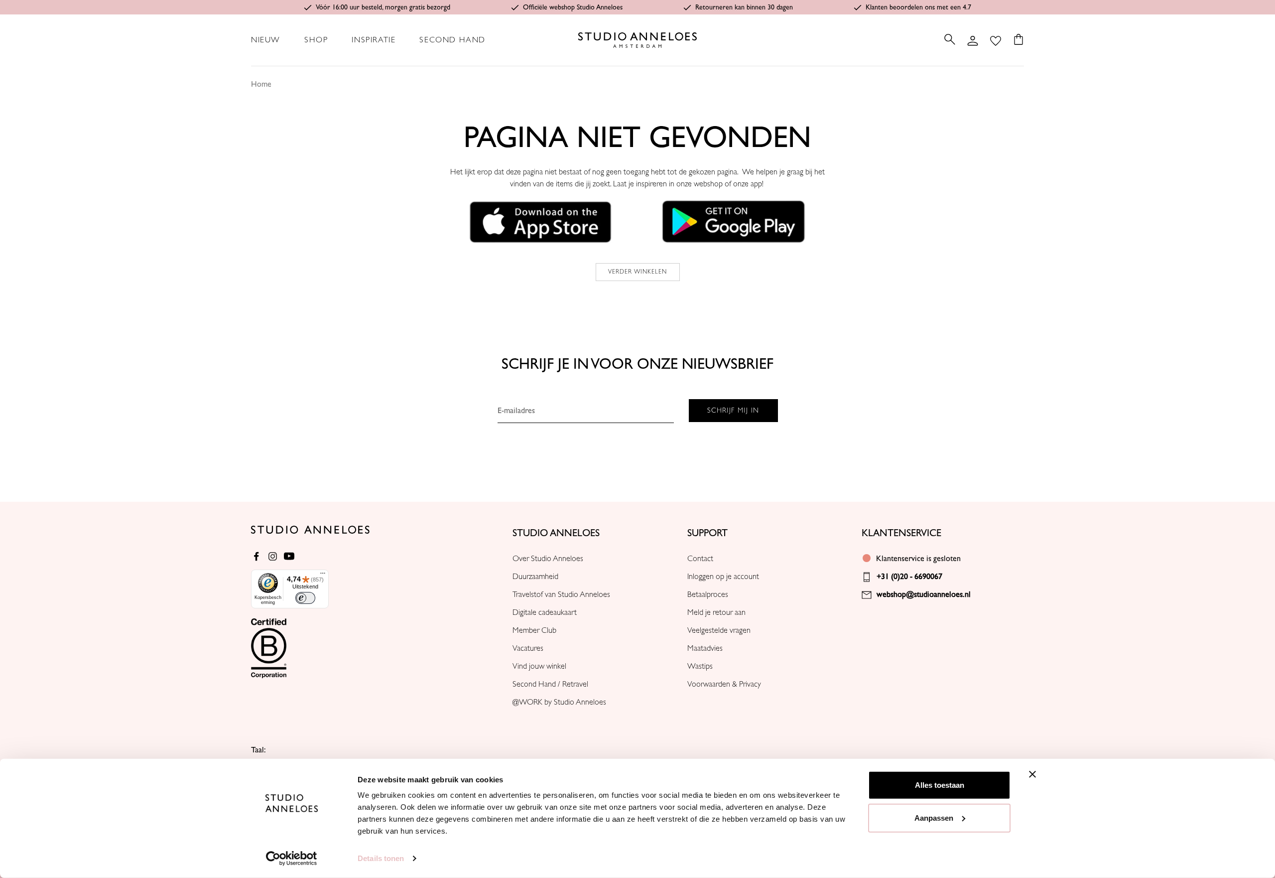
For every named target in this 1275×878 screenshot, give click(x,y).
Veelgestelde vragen (719, 630)
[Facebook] (256, 556)
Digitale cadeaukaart (544, 612)
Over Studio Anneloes (547, 559)
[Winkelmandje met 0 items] (1015, 39)
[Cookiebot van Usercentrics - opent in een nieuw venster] (291, 858)
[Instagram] (272, 556)
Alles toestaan (939, 785)
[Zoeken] (949, 39)
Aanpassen (933, 817)
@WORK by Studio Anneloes (559, 702)
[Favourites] (995, 40)
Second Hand (452, 40)
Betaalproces (707, 594)
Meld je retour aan (716, 612)
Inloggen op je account (723, 577)
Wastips (700, 666)
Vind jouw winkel (539, 666)
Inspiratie (373, 40)
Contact (700, 559)
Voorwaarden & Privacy (724, 684)
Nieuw (265, 40)
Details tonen (381, 858)
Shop (316, 40)
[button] (541, 221)
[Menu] (323, 576)
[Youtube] (289, 556)
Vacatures (527, 648)
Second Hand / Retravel (550, 684)
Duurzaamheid (535, 577)
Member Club (534, 630)
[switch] (305, 598)
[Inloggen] (972, 40)
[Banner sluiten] (1032, 774)
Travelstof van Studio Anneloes (561, 594)
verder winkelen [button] (637, 272)
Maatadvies (705, 648)
